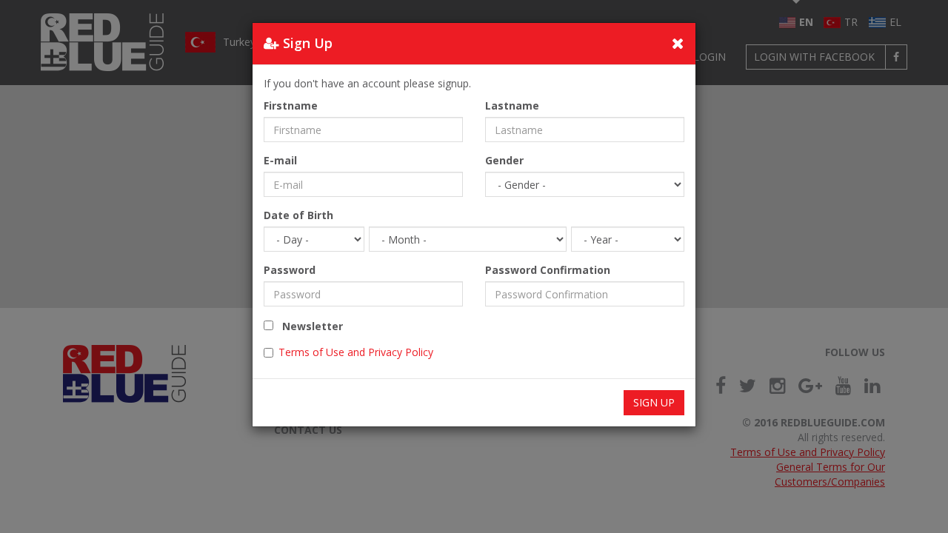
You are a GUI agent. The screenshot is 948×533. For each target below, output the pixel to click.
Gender (504, 160)
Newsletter (308, 326)
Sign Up (654, 402)
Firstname (291, 105)
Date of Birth (298, 215)
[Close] (678, 43)
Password (290, 270)
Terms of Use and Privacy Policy (355, 352)
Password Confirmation (547, 270)
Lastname (512, 105)
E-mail (280, 160)
